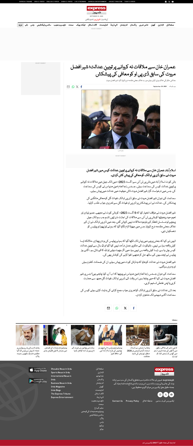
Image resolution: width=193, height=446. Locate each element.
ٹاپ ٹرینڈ (113, 25)
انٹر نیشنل (123, 25)
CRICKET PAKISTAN (115, 2)
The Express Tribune (61, 393)
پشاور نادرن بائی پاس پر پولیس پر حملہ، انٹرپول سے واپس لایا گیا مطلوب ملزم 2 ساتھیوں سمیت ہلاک (28, 352)
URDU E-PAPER (39, 2)
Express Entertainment (62, 397)
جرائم (102, 429)
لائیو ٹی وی (97, 19)
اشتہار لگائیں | (89, 19)
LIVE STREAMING (80, 2)
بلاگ (102, 418)
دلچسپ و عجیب (60, 25)
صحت (71, 25)
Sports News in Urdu (60, 372)
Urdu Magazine (58, 386)
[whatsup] (116, 308)
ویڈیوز (101, 425)
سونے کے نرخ (99, 408)
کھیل (153, 25)
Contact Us (117, 401)
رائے (26, 25)
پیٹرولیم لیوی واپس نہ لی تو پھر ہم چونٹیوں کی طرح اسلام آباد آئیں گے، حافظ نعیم (110, 350)
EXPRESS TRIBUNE (25, 2)
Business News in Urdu (61, 383)
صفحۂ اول (170, 25)
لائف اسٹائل (92, 25)
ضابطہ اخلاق (147, 401)
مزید (20, 25)
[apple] (33, 370)
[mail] (108, 308)
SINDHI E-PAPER (66, 2)
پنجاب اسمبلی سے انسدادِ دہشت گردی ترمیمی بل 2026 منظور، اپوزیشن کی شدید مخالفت (138, 352)
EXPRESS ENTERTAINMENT (97, 2)
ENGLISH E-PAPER (53, 2)
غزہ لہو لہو (100, 376)
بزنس (32, 25)
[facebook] (133, 308)
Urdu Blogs (56, 390)
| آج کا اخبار (104, 19)
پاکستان (133, 25)
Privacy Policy (132, 401)
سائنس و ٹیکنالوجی (44, 25)
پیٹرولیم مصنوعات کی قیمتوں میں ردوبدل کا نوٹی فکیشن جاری (55, 349)
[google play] (33, 381)
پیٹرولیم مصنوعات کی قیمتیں (92, 411)
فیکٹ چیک (80, 25)
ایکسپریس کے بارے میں (165, 401)
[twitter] (125, 308)
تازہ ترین (161, 25)
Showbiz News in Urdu (61, 369)
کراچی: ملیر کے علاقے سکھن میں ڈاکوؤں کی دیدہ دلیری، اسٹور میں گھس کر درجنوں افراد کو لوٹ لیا (165, 352)
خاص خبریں (143, 25)
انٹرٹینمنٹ (104, 25)
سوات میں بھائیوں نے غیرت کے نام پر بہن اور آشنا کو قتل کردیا (83, 349)
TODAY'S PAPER (129, 2)
